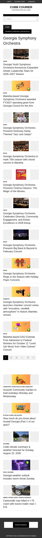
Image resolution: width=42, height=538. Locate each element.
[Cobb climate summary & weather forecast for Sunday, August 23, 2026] (21, 440)
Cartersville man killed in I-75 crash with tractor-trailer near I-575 (19, 503)
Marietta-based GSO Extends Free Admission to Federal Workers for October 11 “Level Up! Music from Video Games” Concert (19, 343)
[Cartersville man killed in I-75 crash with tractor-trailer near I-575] (21, 494)
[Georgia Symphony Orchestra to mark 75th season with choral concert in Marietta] (21, 150)
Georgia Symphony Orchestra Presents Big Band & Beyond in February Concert (20, 248)
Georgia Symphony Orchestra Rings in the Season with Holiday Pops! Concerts (20, 276)
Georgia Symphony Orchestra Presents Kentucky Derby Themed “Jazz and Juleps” (19, 131)
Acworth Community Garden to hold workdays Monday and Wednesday (19, 393)
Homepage (31, 1)
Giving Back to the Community (22, 386)
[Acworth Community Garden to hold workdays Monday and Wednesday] (21, 383)
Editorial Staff (19, 1)
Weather (6, 444)
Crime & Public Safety (10, 497)
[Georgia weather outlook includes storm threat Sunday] (21, 469)
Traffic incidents (25, 497)
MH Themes (32, 536)
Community (7, 386)
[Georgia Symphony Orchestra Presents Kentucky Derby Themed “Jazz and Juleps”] (21, 121)
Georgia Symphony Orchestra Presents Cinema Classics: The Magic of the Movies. (20, 188)
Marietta (6, 299)
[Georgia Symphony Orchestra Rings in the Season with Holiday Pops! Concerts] (21, 267)
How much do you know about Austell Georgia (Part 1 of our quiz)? (19, 421)
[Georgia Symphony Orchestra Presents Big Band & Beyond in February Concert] (21, 238)
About (9, 1)
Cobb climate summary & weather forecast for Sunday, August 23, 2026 (18, 450)
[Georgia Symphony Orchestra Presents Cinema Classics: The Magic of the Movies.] (21, 178)
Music (5, 61)
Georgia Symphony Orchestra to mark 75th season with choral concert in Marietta (20, 159)
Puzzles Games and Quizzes (12, 415)
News (5, 472)
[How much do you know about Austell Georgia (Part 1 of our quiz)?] (21, 412)
